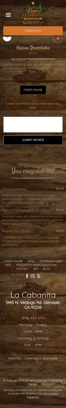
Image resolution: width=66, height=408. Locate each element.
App (35, 268)
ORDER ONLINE (33, 90)
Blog (46, 268)
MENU (31, 261)
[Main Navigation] (8, 15)
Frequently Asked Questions (36, 265)
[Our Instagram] (33, 276)
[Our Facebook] (27, 276)
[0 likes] (57, 38)
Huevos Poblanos (14, 189)
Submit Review (33, 140)
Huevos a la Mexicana (17, 210)
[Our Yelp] (38, 276)
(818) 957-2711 (34, 22)
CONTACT (22, 268)
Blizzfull (33, 384)
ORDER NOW (33, 30)
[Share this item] (7, 37)
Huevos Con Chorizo (16, 231)
